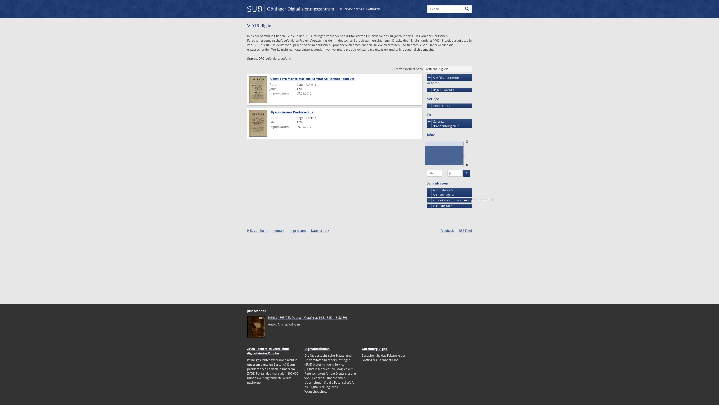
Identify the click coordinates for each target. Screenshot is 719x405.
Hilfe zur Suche (257, 231)
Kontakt (278, 231)
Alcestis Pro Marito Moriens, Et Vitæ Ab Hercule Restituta (312, 79)
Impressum (298, 231)
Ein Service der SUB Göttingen (359, 9)
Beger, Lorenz (440, 90)
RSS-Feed (465, 231)
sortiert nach (413, 69)
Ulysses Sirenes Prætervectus (291, 112)
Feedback (447, 231)
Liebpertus (438, 106)
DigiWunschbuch (317, 349)
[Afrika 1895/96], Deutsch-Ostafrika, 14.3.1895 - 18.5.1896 (308, 318)
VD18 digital (439, 206)
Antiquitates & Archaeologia (440, 192)
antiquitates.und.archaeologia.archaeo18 (449, 200)
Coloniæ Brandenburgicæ (443, 123)
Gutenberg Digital (375, 349)
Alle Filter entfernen (444, 77)
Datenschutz (320, 231)
